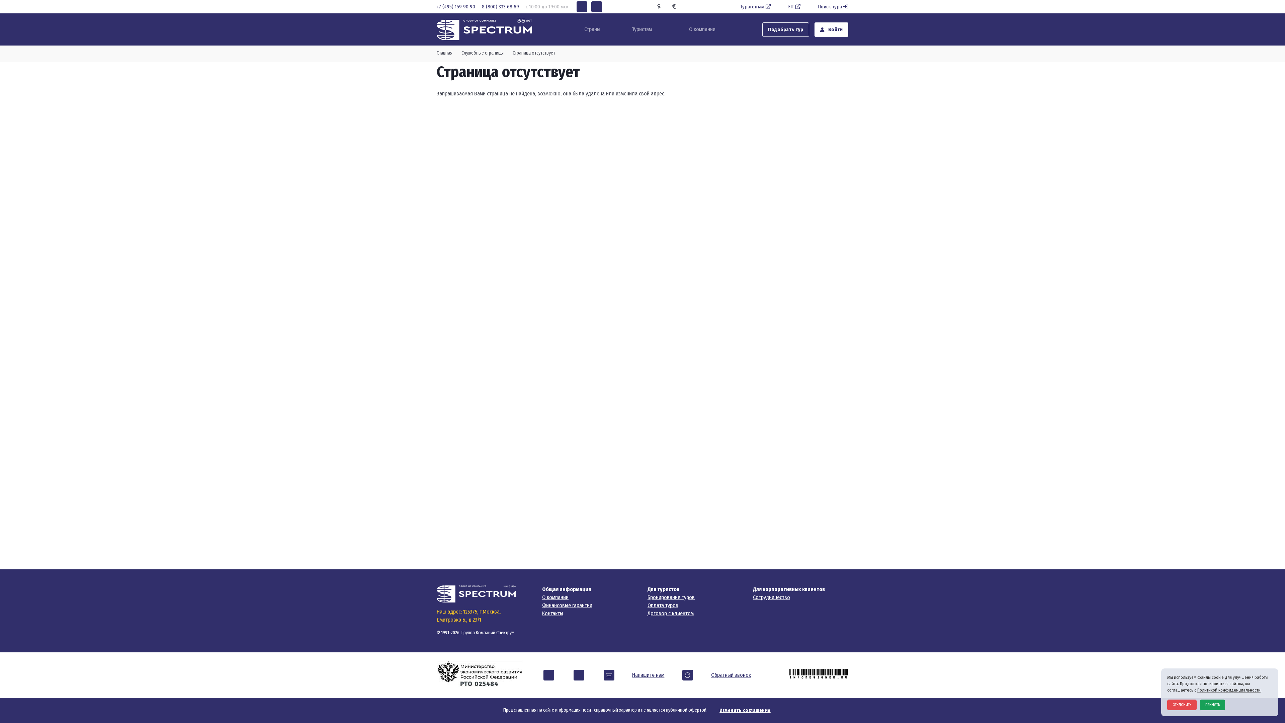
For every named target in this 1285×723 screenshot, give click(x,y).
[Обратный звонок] (687, 675)
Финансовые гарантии (567, 605)
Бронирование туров (671, 597)
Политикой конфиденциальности (1229, 690)
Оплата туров (663, 605)
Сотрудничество (771, 597)
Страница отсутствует (534, 53)
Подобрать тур (785, 29)
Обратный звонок (731, 675)
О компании (702, 29)
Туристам (642, 29)
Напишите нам (648, 675)
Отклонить (1182, 705)
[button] (582, 6)
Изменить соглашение (745, 710)
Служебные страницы (482, 53)
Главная (444, 53)
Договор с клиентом (671, 613)
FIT (791, 7)
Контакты (552, 613)
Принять (1212, 705)
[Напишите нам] (609, 675)
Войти (835, 29)
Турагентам (752, 7)
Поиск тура (830, 7)
